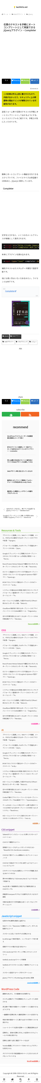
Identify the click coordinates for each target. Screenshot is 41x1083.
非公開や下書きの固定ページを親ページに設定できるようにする (20, 1008)
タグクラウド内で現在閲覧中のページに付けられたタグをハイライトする (20, 1054)
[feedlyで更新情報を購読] (11, 414)
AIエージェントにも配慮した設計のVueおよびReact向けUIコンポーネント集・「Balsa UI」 (20, 701)
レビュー (34, 342)
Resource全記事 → (34, 624)
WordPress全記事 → (33, 1061)
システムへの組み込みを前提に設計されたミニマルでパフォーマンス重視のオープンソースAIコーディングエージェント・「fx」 (20, 592)
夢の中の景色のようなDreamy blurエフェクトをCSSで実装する (20, 879)
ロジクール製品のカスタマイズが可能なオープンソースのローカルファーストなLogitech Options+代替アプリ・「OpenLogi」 (20, 574)
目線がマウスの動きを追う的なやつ (14, 947)
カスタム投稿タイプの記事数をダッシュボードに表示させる (20, 1000)
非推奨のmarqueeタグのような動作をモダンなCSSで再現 (20, 895)
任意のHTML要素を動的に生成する (14, 921)
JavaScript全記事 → (33, 983)
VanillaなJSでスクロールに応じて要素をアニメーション (20, 966)
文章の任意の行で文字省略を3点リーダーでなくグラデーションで (20, 903)
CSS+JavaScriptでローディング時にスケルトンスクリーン (20, 953)
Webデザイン (16, 336)
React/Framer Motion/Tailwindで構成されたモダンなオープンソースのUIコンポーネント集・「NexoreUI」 (20, 565)
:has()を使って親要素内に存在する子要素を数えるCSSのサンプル (19, 887)
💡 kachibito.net (20, 7)
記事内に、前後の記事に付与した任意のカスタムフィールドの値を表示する (20, 1034)
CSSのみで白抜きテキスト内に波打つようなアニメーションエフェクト (20, 864)
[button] (37, 604)
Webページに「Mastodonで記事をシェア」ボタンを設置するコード (20, 927)
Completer (9, 291)
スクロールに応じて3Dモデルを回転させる (17, 934)
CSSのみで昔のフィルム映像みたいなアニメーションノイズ (20, 856)
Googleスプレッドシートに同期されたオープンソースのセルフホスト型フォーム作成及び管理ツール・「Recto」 (20, 556)
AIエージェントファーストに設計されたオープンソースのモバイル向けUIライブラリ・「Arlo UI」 (20, 817)
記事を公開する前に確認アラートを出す (16, 1040)
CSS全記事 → (35, 910)
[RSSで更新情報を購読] (30, 414)
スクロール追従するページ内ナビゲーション (17, 972)
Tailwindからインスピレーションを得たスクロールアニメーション (20, 835)
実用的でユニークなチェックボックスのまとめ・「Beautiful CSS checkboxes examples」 (19, 848)
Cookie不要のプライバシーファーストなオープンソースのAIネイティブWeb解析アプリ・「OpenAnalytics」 (20, 798)
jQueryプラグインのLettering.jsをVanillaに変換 (18, 978)
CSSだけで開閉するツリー (11, 842)
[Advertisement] (20, 54)
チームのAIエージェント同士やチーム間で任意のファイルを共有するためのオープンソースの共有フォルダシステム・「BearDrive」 (20, 807)
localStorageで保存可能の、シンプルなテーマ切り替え (20, 940)
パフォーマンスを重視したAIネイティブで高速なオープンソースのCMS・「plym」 (20, 547)
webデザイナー (9, 342)
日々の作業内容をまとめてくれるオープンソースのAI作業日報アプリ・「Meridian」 (20, 617)
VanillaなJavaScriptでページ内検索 (14, 959)
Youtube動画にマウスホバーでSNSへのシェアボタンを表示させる (20, 1046)
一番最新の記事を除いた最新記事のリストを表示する (20, 1014)
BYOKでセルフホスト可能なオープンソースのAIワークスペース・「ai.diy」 (20, 583)
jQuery (6, 336)
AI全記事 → (36, 823)
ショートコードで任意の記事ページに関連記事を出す (20, 1027)
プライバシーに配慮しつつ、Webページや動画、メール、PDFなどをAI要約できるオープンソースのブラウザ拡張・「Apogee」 (20, 538)
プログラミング (22, 342)
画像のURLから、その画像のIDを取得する (16, 994)
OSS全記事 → (35, 724)
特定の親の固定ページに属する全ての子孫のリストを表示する (20, 1021)
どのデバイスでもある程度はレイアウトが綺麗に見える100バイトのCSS (20, 872)
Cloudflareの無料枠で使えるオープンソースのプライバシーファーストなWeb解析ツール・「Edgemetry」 (20, 709)
